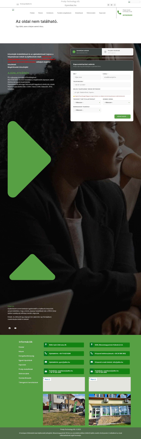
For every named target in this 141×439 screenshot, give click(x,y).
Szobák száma (108, 99)
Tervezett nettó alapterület (84, 99)
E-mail (105, 73)
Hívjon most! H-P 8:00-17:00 (127, 10)
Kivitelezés (50, 13)
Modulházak (79, 13)
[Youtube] (111, 5)
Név (75, 73)
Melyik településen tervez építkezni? (86, 89)
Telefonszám (78, 81)
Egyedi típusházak (25, 360)
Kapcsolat (102, 13)
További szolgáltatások (64, 13)
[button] (32, 200)
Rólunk (40, 13)
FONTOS (11, 306)
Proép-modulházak (26, 369)
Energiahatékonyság (26, 356)
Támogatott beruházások (28, 382)
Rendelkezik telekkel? (81, 106)
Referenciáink (91, 13)
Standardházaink (25, 378)
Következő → (122, 116)
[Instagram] (114, 5)
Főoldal (32, 13)
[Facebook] (108, 5)
